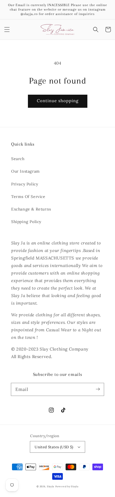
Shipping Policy (26, 221)
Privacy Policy (24, 184)
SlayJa (50, 486)
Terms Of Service (28, 196)
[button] (7, 29)
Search (18, 158)
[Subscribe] (98, 389)
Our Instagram (25, 171)
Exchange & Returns (31, 209)
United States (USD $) (54, 447)
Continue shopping (57, 100)
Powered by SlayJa (66, 486)
